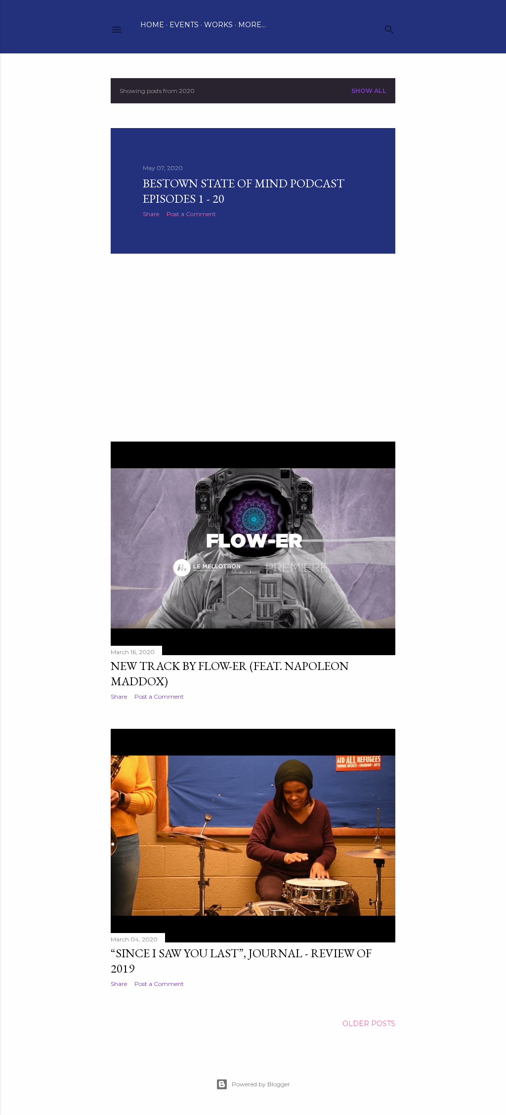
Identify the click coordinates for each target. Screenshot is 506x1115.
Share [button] (151, 214)
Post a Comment (191, 214)
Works (218, 24)
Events (184, 24)
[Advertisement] (253, 347)
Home (152, 24)
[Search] (389, 27)
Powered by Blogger (261, 1084)
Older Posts (368, 1023)
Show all (368, 90)
